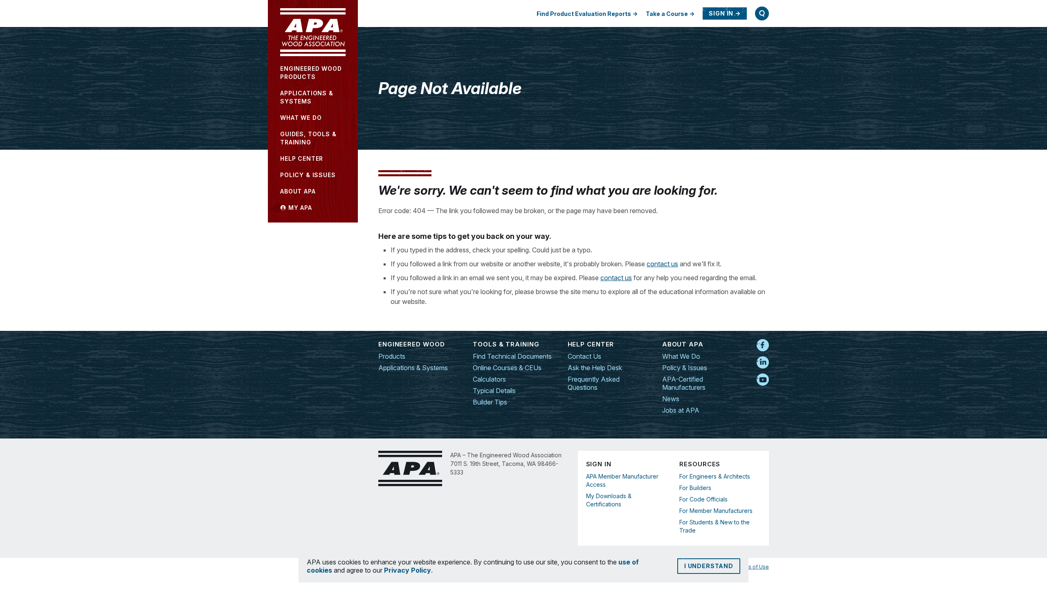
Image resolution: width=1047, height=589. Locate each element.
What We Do (681, 356)
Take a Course (667, 13)
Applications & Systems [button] (306, 97)
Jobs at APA (680, 410)
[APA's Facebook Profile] (763, 345)
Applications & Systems (413, 368)
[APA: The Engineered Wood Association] (313, 32)
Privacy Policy (407, 570)
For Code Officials (703, 499)
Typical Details (494, 391)
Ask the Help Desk (595, 368)
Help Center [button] (301, 158)
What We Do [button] (300, 117)
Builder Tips (490, 402)
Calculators (489, 379)
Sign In (721, 13)
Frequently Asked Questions (594, 383)
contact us (662, 264)
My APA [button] (299, 207)
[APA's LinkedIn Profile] (763, 362)
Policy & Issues (684, 368)
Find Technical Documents (512, 356)
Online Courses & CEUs (507, 368)
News (670, 399)
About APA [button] (298, 191)
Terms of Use (752, 567)
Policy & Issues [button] (308, 174)
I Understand (708, 565)
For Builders (695, 487)
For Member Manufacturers (716, 510)
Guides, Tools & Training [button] (308, 138)
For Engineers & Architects (714, 476)
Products (391, 356)
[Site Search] (762, 13)
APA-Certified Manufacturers (683, 383)
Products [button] (311, 72)
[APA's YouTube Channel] (763, 380)
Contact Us (584, 356)
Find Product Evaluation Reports (584, 13)
